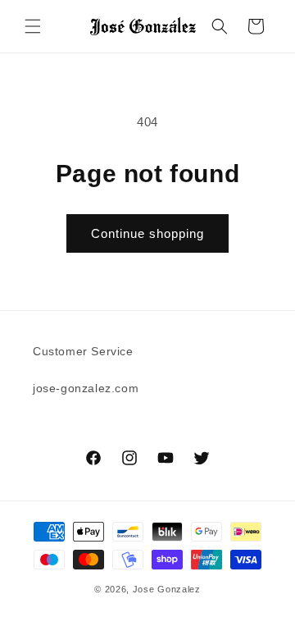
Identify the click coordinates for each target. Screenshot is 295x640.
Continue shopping (147, 233)
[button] (33, 26)
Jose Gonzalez (167, 589)
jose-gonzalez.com (85, 388)
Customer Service (83, 351)
